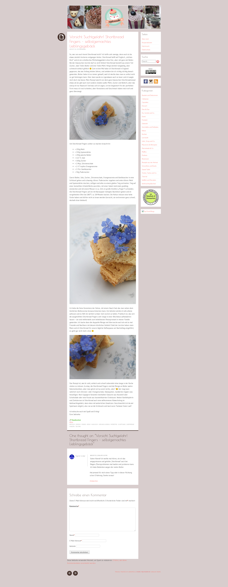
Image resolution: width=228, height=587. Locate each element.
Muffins (144, 152)
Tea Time (78, 426)
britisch (72, 424)
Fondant (144, 120)
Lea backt (145, 138)
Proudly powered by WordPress (125, 572)
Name (71, 535)
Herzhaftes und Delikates (150, 127)
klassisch (94, 424)
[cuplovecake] (114, 17)
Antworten (94, 481)
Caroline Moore (156, 572)
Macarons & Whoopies (149, 145)
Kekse (71, 422)
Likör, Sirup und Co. (148, 141)
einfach (78, 424)
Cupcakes (145, 102)
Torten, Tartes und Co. (149, 173)
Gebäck (83, 424)
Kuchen (144, 134)
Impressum (145, 46)
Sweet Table (146, 169)
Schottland (122, 424)
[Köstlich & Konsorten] (151, 204)
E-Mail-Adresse (75, 541)
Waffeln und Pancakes (149, 180)
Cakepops (145, 99)
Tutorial (144, 176)
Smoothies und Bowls (149, 166)
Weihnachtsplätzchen (149, 184)
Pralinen (144, 155)
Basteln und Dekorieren (150, 95)
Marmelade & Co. (148, 148)
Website (72, 546)
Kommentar (74, 506)
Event (144, 116)
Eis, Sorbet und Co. (148, 113)
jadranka (83, 49)
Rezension (145, 159)
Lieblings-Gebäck (104, 424)
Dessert (144, 106)
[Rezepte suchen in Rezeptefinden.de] (148, 211)
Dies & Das (145, 109)
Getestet (145, 123)
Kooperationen (147, 43)
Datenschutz (146, 50)
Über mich (145, 39)
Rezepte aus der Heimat (150, 162)
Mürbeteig (114, 424)
